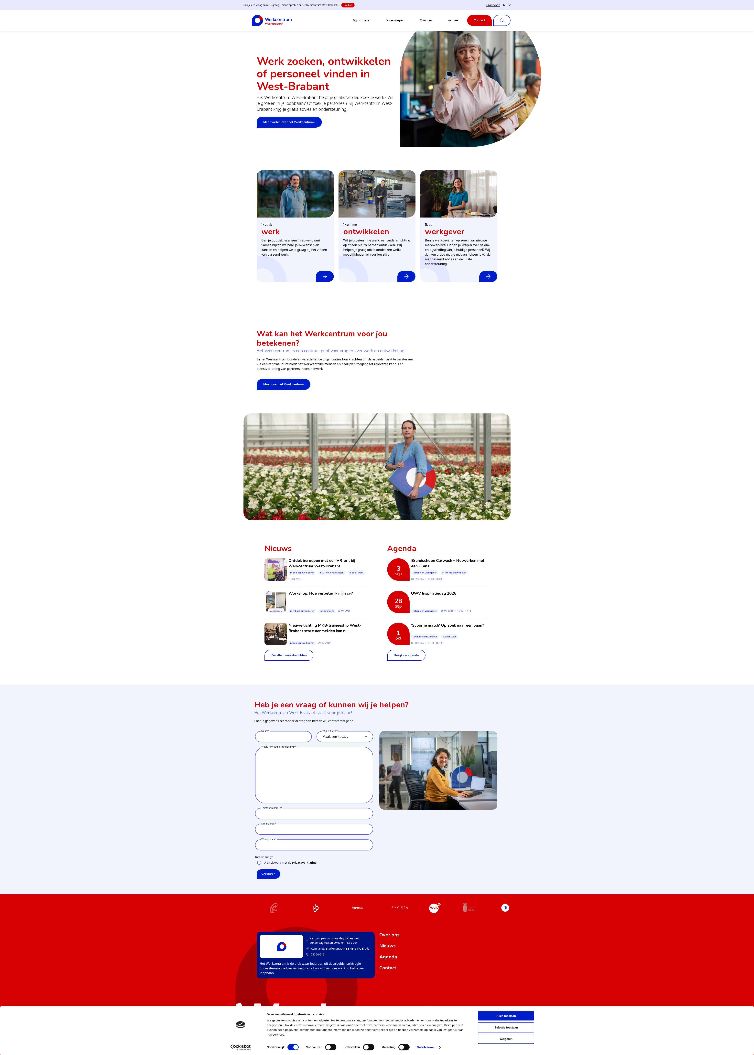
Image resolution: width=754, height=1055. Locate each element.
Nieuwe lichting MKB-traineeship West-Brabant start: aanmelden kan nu (324, 628)
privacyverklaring (304, 862)
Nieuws (387, 946)
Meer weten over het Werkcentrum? (289, 122)
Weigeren (506, 1038)
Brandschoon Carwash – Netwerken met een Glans (447, 563)
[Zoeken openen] (502, 20)
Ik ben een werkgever (302, 572)
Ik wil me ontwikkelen (332, 572)
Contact (348, 5)
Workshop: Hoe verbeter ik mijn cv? (320, 593)
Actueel (453, 20)
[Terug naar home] (271, 20)
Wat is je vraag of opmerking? (278, 746)
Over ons (426, 20)
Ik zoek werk (356, 572)
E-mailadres (268, 823)
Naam (264, 731)
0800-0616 (317, 954)
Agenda (388, 957)
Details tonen (426, 1047)
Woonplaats (268, 839)
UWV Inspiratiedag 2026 (433, 593)
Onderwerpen (394, 20)
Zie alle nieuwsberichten (289, 655)
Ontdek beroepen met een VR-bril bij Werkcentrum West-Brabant (321, 563)
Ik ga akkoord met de (290, 862)
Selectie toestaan (506, 1027)
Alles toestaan (506, 1016)
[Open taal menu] (507, 5)
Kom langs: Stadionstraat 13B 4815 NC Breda (338, 949)
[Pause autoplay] (505, 908)
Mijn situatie (361, 20)
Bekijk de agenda (406, 655)
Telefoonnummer (271, 808)
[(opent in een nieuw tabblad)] (274, 908)
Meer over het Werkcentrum (283, 384)
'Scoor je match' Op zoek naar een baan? (447, 625)
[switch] (330, 1047)
